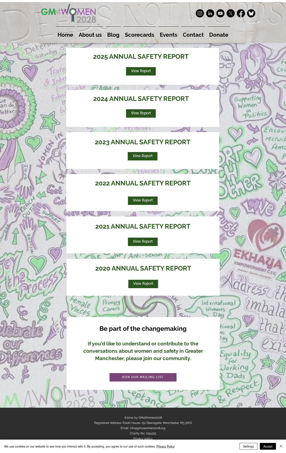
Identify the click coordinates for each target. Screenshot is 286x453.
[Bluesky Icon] (251, 13)
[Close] (280, 446)
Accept (267, 446)
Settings (248, 446)
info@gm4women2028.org (147, 428)
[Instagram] (200, 13)
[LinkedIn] (210, 13)
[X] (231, 13)
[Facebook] (241, 13)
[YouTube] (220, 13)
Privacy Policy (165, 446)
